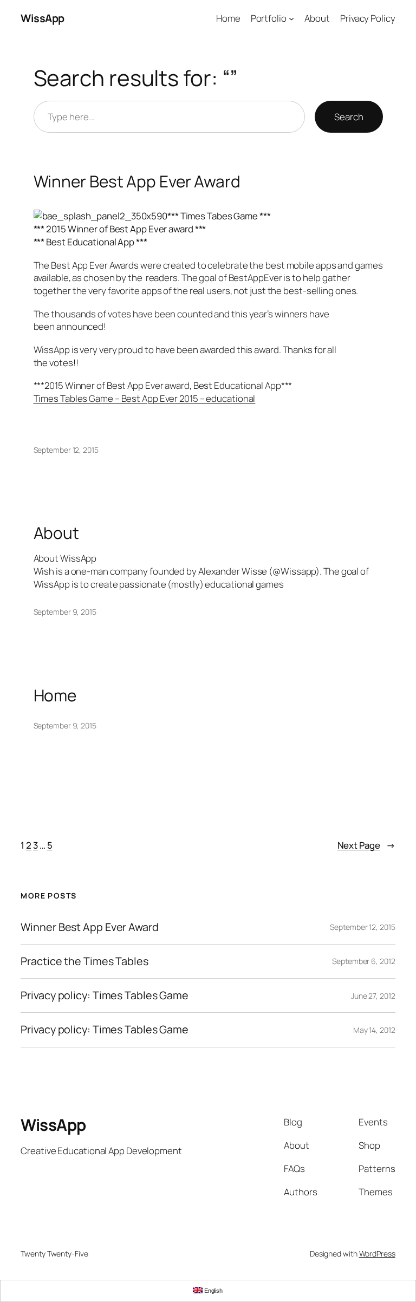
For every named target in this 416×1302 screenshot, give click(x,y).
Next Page (366, 845)
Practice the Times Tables (84, 961)
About (57, 533)
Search (348, 116)
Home (55, 695)
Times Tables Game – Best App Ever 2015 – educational (145, 398)
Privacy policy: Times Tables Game (104, 995)
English (213, 1290)
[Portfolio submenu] (291, 18)
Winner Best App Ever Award (137, 181)
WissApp (42, 18)
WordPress (377, 1253)
